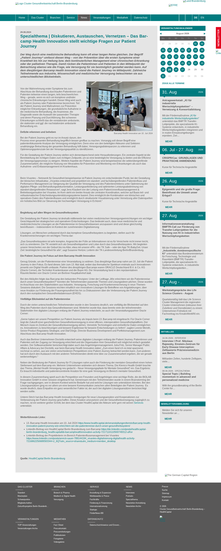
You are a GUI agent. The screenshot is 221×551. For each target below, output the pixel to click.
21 (189, 63)
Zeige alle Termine (173, 83)
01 (195, 43)
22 (195, 63)
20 (182, 63)
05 (176, 50)
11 (169, 56)
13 (182, 56)
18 (169, 63)
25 (169, 69)
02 (202, 43)
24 (163, 69)
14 (189, 56)
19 (176, 63)
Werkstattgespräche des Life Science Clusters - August (179, 292)
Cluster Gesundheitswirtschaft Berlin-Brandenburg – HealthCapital (182, 510)
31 (163, 76)
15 (195, 56)
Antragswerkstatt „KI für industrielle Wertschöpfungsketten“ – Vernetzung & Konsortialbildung (181, 105)
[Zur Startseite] (46, 5)
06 (182, 50)
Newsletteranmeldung (175, 404)
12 (176, 56)
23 (202, 63)
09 (202, 50)
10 (163, 56)
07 (189, 50)
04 (169, 50)
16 (202, 56)
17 (163, 63)
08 (195, 50)
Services (138, 403)
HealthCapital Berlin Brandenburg (47, 458)
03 (163, 50)
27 (182, 69)
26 (176, 69)
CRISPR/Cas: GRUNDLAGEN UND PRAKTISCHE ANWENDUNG (182, 159)
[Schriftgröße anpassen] (189, 17)
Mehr (168, 141)
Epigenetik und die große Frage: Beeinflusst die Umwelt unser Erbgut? (181, 192)
